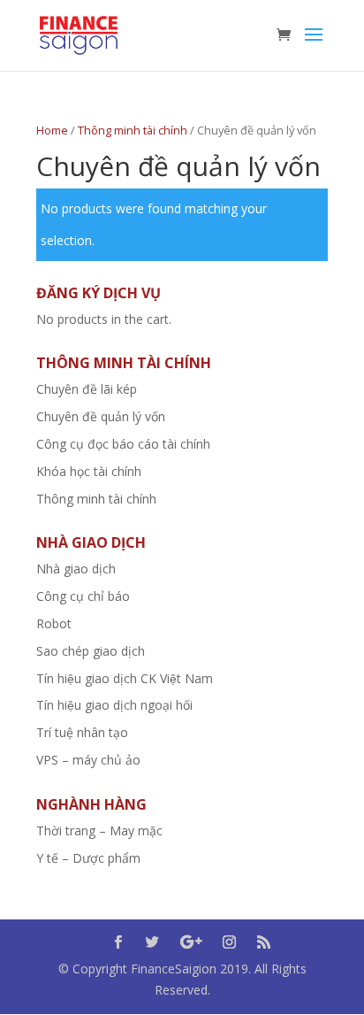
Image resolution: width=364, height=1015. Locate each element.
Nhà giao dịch (76, 568)
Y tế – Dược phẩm (88, 858)
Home (52, 130)
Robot (54, 623)
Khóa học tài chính (88, 471)
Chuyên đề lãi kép (86, 389)
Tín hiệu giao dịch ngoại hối (114, 704)
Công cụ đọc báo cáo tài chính (123, 443)
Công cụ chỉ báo (83, 596)
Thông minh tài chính (132, 130)
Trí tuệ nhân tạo (82, 732)
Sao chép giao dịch (90, 650)
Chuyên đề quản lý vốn (100, 416)
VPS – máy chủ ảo (88, 759)
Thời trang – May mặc (99, 830)
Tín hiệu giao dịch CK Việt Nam (124, 678)
